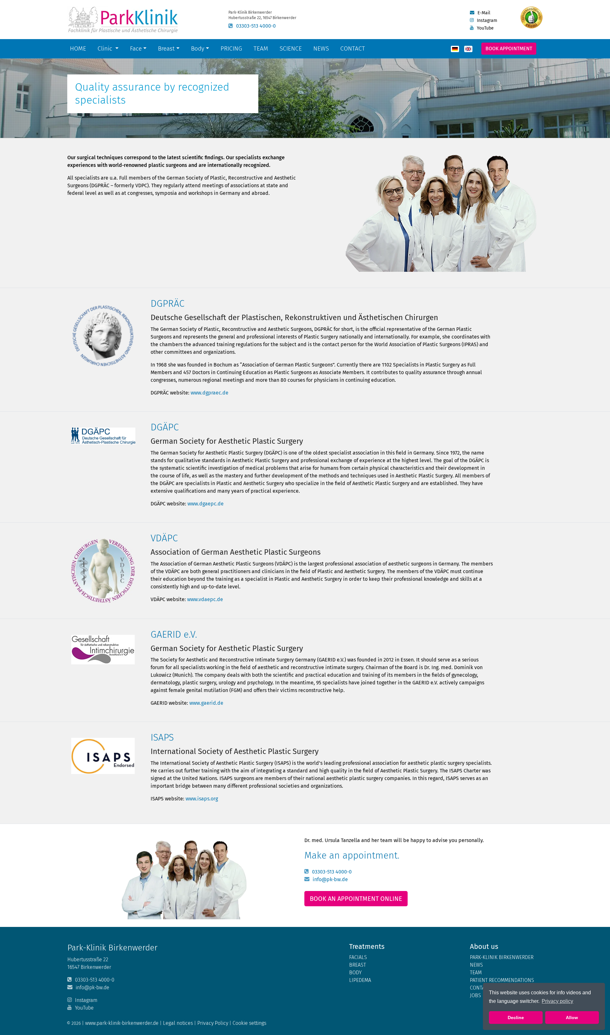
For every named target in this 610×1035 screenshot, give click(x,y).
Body (197, 48)
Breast (166, 48)
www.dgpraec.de (209, 393)
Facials (358, 957)
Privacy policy (557, 1001)
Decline (516, 1017)
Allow (572, 1017)
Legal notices (178, 1023)
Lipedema (360, 980)
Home (78, 48)
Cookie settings (249, 1023)
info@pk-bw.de (330, 879)
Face (136, 48)
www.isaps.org (202, 799)
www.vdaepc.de (205, 599)
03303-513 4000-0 (256, 26)
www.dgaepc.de (205, 504)
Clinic (106, 48)
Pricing (231, 48)
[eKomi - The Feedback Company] (531, 17)
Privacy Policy (213, 1023)
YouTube (485, 28)
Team (261, 48)
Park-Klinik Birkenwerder (501, 957)
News (321, 48)
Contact (352, 48)
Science (292, 48)
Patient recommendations (502, 980)
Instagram (487, 20)
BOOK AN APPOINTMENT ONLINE (356, 898)
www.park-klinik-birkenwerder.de (122, 1023)
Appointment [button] (508, 48)
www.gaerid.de (206, 703)
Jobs (475, 995)
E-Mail (484, 13)
